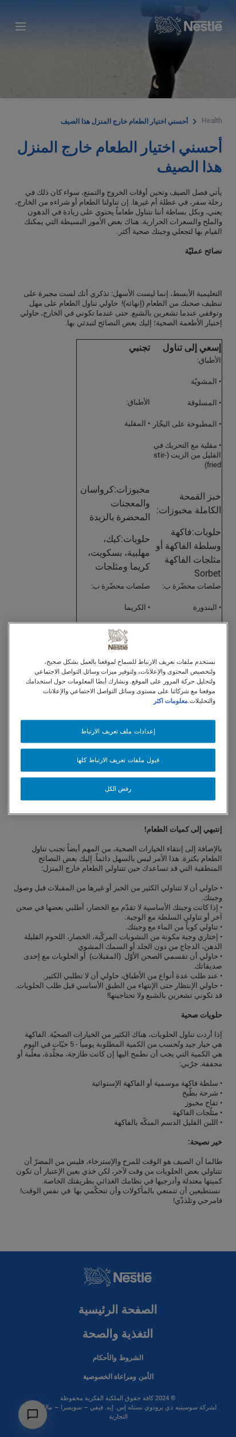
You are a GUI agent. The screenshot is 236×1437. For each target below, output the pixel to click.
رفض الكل (118, 789)
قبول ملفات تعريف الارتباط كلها (118, 760)
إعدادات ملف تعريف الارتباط (118, 731)
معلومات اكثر (171, 701)
